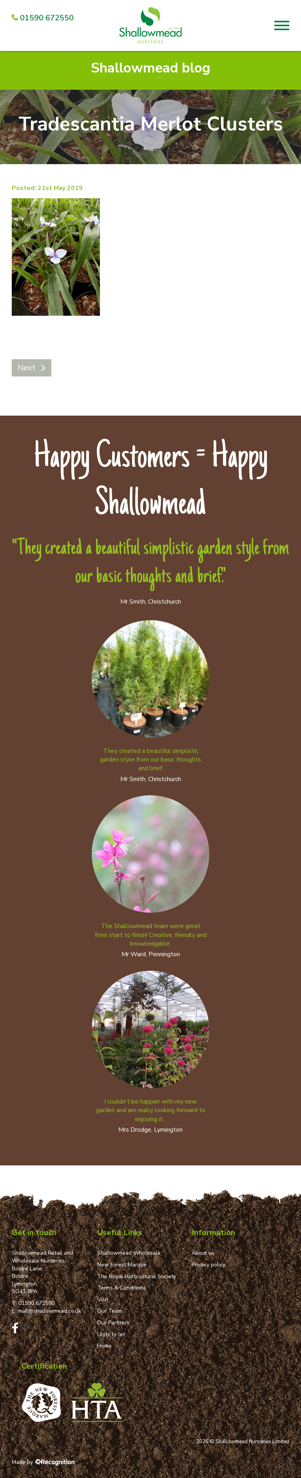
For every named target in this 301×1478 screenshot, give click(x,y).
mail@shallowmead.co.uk (49, 1311)
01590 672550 (36, 1303)
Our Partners (113, 1322)
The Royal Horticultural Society (136, 1276)
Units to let (111, 1334)
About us (203, 1253)
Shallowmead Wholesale (129, 1253)
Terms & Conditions (121, 1288)
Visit (102, 1299)
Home (104, 1346)
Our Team (109, 1311)
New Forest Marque (122, 1264)
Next (27, 367)
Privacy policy (208, 1264)
